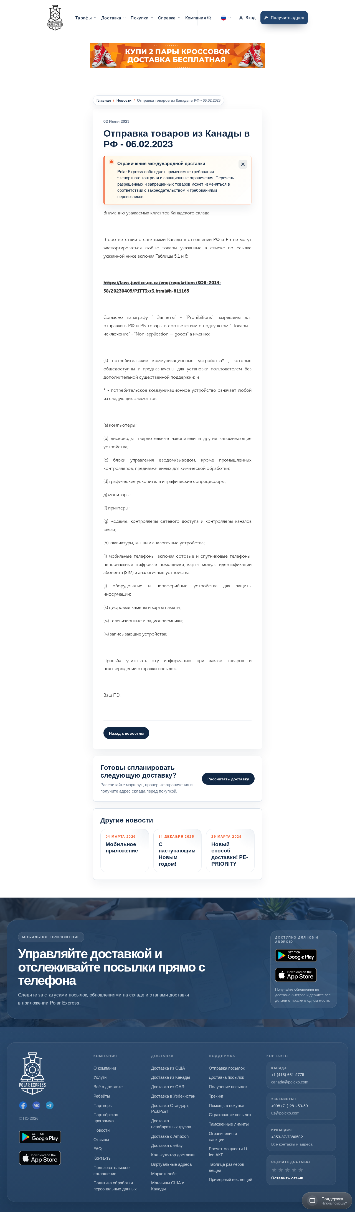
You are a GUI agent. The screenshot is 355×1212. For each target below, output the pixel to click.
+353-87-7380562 (287, 1136)
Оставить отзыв (287, 1177)
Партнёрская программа (105, 1117)
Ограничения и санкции (223, 1136)
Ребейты (101, 1096)
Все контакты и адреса (292, 1144)
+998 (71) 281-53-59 (289, 1105)
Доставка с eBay (167, 1145)
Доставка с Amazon (170, 1136)
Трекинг (216, 1096)
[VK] (36, 1105)
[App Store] (296, 975)
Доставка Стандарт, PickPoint (170, 1108)
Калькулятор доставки (172, 1154)
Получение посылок (228, 1086)
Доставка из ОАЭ (167, 1086)
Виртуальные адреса (171, 1164)
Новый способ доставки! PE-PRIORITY (229, 854)
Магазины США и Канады (167, 1185)
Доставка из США (168, 1068)
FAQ (97, 1148)
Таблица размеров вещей (226, 1167)
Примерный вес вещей (230, 1179)
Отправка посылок (227, 1068)
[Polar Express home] (55, 17)
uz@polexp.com (285, 1113)
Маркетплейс (164, 1173)
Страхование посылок (230, 1114)
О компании (104, 1068)
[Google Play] (296, 955)
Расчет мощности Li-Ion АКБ (228, 1151)
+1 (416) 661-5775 (287, 1074)
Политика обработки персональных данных (115, 1185)
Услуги (99, 1077)
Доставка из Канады (170, 1077)
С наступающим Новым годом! (177, 854)
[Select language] (226, 18)
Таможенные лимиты (229, 1124)
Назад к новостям (126, 733)
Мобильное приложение (122, 847)
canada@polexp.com (289, 1082)
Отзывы (101, 1139)
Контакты (102, 1158)
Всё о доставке (108, 1086)
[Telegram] (50, 1105)
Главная (104, 100)
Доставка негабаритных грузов (171, 1123)
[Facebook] (23, 1105)
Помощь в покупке (226, 1105)
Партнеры (103, 1105)
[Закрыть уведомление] (243, 164)
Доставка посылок (226, 1077)
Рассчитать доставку (228, 778)
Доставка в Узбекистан (173, 1096)
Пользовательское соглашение (111, 1170)
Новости (123, 100)
